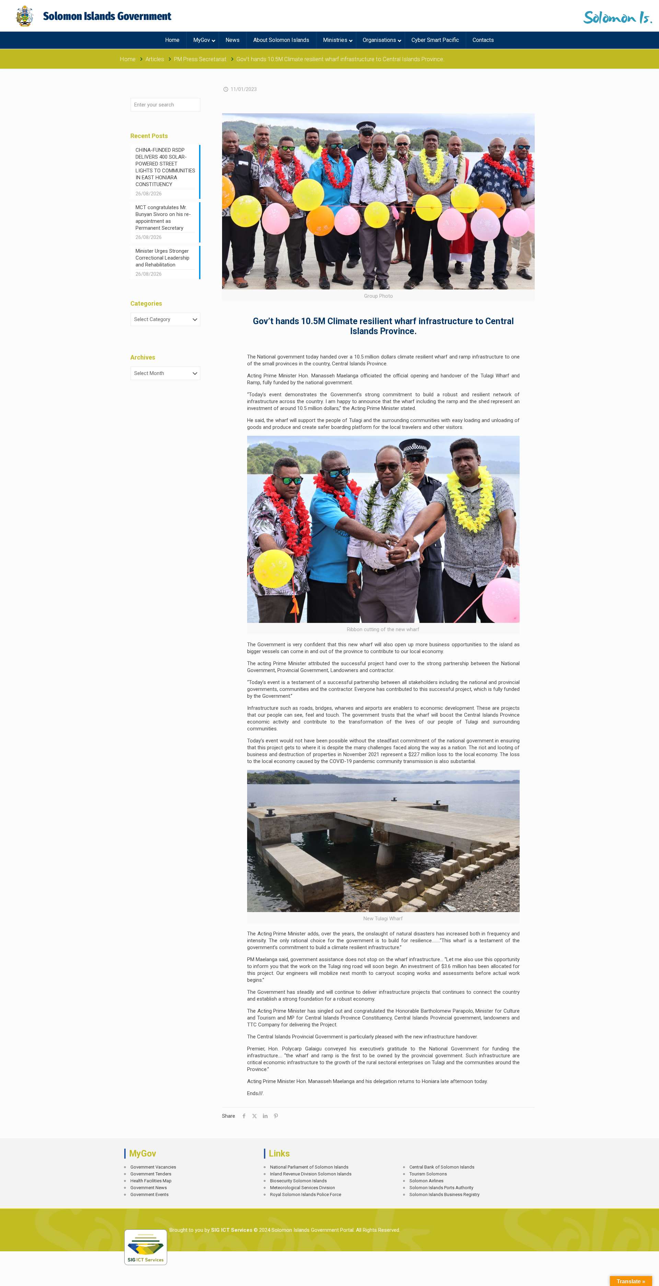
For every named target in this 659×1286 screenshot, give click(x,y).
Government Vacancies (153, 1167)
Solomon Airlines (426, 1180)
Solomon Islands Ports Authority (441, 1187)
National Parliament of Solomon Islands (309, 1167)
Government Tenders (150, 1173)
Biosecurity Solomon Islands (298, 1180)
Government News (148, 1187)
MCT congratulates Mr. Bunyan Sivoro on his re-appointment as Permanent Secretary (163, 217)
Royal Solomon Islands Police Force (305, 1194)
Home (128, 59)
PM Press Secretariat (200, 59)
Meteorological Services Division (302, 1187)
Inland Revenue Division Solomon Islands (310, 1173)
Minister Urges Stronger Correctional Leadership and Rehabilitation (162, 258)
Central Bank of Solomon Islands (441, 1167)
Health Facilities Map (151, 1180)
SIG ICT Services (231, 1230)
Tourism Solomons (428, 1173)
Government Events (149, 1194)
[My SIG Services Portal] (94, 16)
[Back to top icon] (629, 1275)
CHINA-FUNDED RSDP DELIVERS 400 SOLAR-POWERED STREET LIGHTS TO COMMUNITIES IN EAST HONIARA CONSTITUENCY (165, 167)
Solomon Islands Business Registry (444, 1194)
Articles (155, 59)
